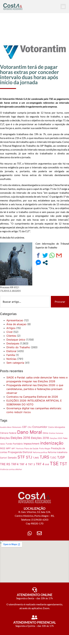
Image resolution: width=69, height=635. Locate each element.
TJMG (36, 457)
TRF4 (15, 464)
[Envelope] (39, 533)
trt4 (47, 464)
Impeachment (31, 443)
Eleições (5, 438)
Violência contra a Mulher (11, 469)
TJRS (44, 457)
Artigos (10, 328)
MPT (13, 448)
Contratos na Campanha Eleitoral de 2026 (32, 396)
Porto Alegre (44, 448)
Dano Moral (29, 432)
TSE (54, 463)
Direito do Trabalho (18, 347)
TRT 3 (31, 464)
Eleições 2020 (56, 438)
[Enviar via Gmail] (59, 255)
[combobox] (25, 301)
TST (63, 463)
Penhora (19, 448)
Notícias (11, 358)
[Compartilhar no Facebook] (38, 255)
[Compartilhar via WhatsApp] (52, 255)
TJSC (53, 457)
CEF (24, 426)
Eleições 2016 (20, 438)
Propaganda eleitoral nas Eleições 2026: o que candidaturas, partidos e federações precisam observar (34, 389)
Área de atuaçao (16, 324)
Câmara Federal (8, 433)
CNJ (29, 427)
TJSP (61, 457)
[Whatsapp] (29, 533)
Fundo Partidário (14, 443)
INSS (2, 448)
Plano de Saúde (31, 448)
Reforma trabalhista (57, 452)
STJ (29, 457)
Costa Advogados (56, 427)
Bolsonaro (16, 427)
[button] (63, 6)
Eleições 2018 (40, 438)
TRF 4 (23, 464)
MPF (8, 448)
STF (21, 457)
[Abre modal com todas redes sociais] (45, 262)
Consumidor (39, 426)
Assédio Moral (6, 427)
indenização (51, 443)
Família (10, 355)
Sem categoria (15, 362)
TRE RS (5, 464)
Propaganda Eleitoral (20, 452)
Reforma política (40, 452)
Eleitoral (11, 351)
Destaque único (15, 339)
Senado (12, 457)
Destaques (12, 343)
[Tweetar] (45, 255)
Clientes (11, 335)
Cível (9, 331)
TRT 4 (40, 464)
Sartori (3, 457)
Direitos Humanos (56, 433)
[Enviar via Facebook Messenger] (38, 262)
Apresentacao (14, 320)
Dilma (45, 433)
